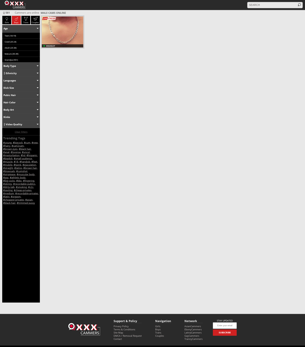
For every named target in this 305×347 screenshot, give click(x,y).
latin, (7, 196)
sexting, (9, 190)
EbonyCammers (193, 329)
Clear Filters (21, 131)
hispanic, (33, 155)
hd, (24, 155)
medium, (10, 193)
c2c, (32, 187)
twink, (18, 164)
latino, (19, 168)
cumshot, (23, 171)
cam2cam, (18, 145)
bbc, (20, 180)
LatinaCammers (193, 332)
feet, (35, 161)
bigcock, (18, 142)
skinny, (9, 183)
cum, (28, 142)
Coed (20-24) (10, 41)
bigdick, (9, 158)
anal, (7, 152)
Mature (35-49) (11, 53)
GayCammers (191, 335)
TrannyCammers (193, 338)
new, (35, 142)
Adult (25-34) (11, 47)
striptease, (10, 174)
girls (7, 22)
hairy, (8, 145)
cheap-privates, (23, 190)
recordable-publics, (25, 183)
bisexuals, (10, 171)
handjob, (26, 161)
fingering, (30, 180)
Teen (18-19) (10, 35)
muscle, (9, 161)
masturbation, (12, 155)
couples (35, 22)
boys (16, 22)
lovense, (16, 152)
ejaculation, (30, 164)
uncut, (27, 152)
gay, (7, 177)
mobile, (9, 164)
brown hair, (31, 168)
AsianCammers (192, 326)
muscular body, (26, 174)
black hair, (26, 148)
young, (8, 142)
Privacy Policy (121, 326)
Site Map (118, 332)
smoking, (22, 187)
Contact (118, 338)
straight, (9, 168)
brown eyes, (11, 148)
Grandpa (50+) (11, 59)
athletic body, (18, 177)
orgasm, (16, 196)
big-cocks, (10, 180)
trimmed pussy (26, 202)
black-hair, (10, 202)
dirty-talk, (10, 187)
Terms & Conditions (124, 329)
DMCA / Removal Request (128, 335)
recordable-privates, (28, 193)
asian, (30, 199)
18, (17, 161)
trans (25, 22)
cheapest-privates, (15, 199)
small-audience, (24, 158)
